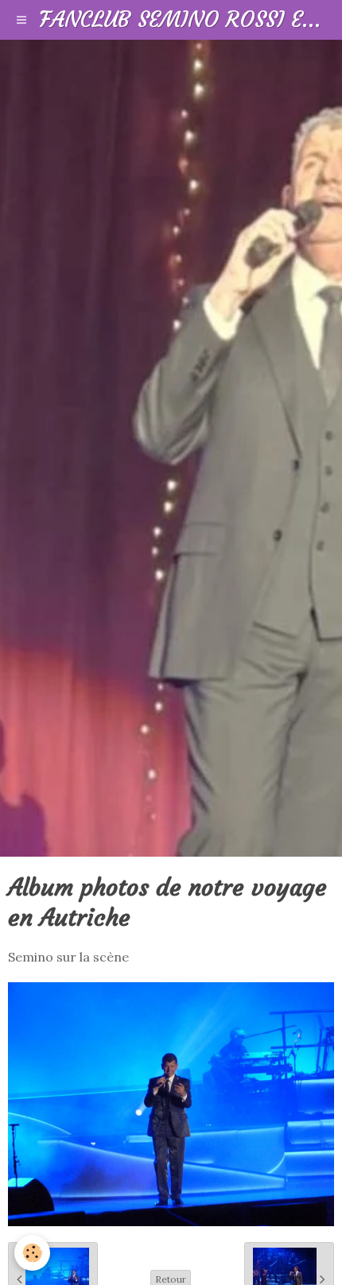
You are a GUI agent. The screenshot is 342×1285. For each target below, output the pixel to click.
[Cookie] (32, 1253)
